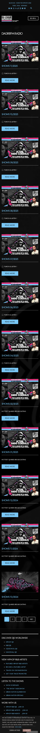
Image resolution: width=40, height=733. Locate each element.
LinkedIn (24, 8)
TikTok (18, 8)
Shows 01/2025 (10, 452)
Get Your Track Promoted (16, 674)
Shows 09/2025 (10, 162)
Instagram (9, 8)
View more (18, 727)
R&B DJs (8, 645)
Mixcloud (15, 8)
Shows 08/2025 (10, 211)
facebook (11, 8)
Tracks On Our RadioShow (16, 670)
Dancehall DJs (11, 652)
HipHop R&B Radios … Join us (16, 713)
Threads (13, 8)
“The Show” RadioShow (15, 688)
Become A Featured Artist (16, 667)
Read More (10, 80)
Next (31, 619)
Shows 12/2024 (10, 500)
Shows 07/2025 (10, 259)
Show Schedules (12, 685)
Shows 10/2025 (10, 114)
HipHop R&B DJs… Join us (15, 707)
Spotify (22, 8)
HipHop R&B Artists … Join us (17, 710)
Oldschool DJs (11, 649)
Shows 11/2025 (9, 66)
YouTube (20, 8)
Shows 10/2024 (10, 597)
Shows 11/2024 (10, 548)
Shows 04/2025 (10, 355)
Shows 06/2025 (10, 307)
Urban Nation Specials (14, 695)
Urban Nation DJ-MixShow (16, 692)
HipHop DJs (10, 642)
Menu (34, 18)
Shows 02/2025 (10, 404)
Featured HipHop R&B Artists (17, 663)
